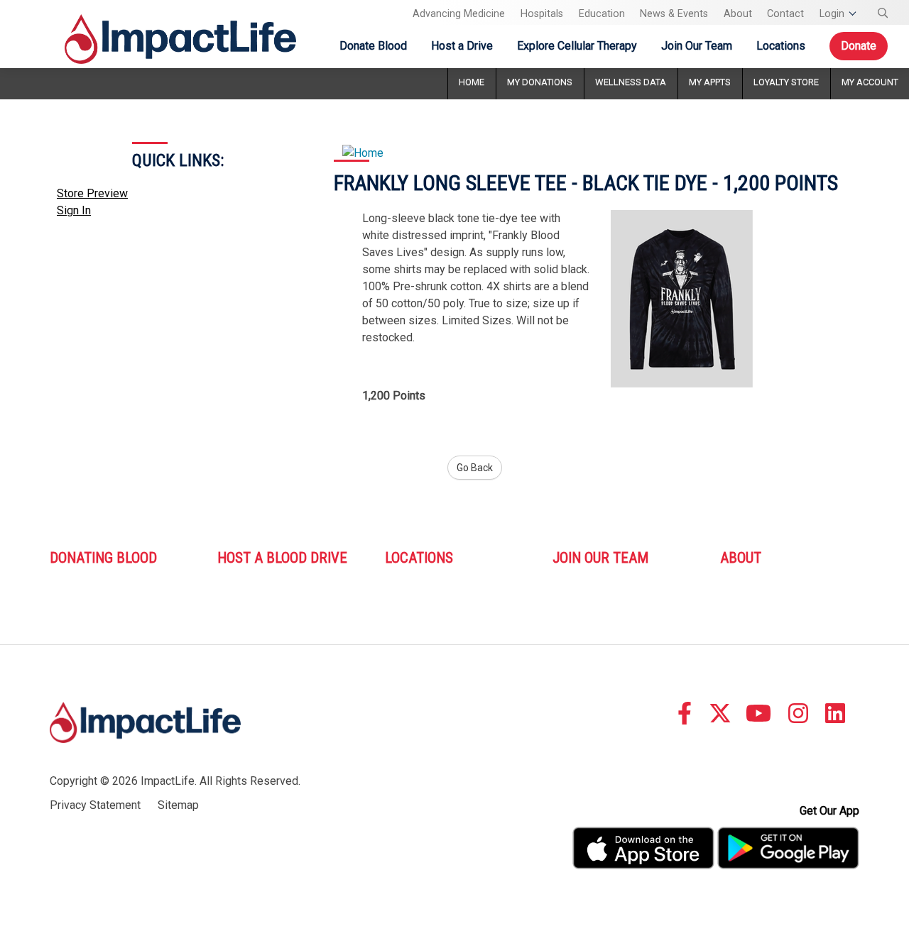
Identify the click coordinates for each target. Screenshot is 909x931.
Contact (785, 14)
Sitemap (178, 805)
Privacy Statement (95, 805)
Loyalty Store (786, 82)
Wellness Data (630, 82)
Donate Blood (373, 46)
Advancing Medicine (459, 14)
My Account (870, 82)
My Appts (710, 82)
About (738, 14)
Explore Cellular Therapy (577, 46)
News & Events (674, 14)
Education (602, 14)
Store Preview (92, 193)
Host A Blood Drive (282, 557)
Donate (858, 46)
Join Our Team (696, 46)
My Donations (539, 82)
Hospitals (542, 14)
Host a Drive (462, 46)
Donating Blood (103, 557)
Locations (780, 46)
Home (471, 82)
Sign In (74, 210)
